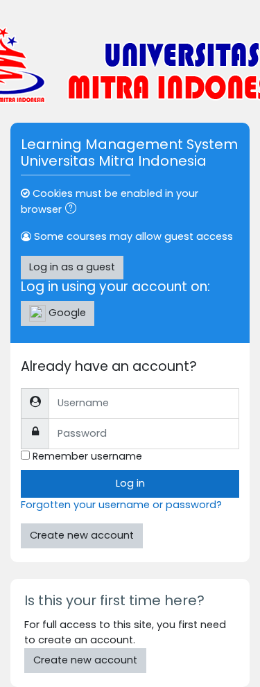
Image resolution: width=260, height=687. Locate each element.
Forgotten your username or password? (121, 505)
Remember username (87, 456)
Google (66, 313)
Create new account (82, 535)
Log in (130, 483)
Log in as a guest (72, 267)
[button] (73, 210)
